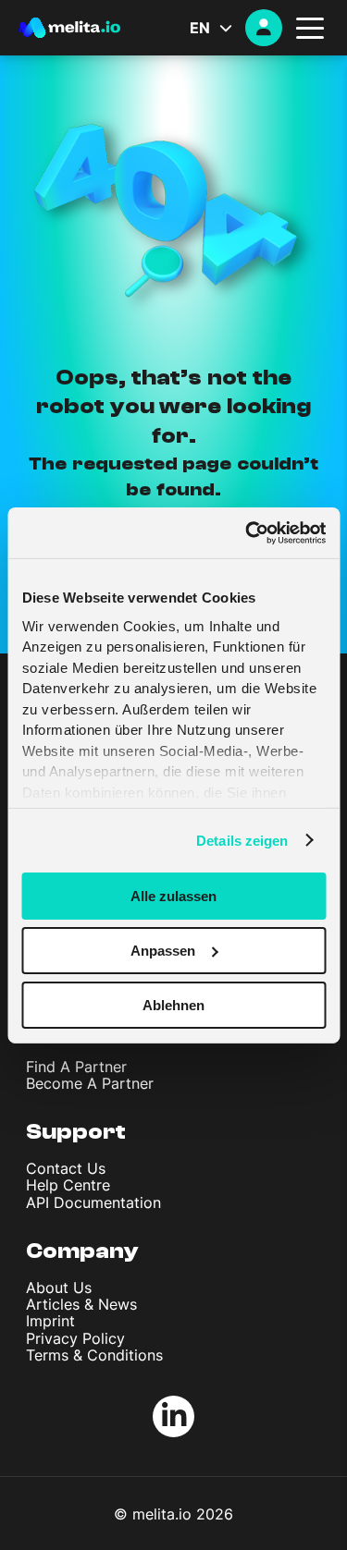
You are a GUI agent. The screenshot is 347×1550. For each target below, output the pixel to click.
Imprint (50, 1321)
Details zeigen (242, 840)
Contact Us (65, 1168)
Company (82, 1251)
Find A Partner (76, 1066)
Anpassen (162, 950)
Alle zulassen (173, 896)
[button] (217, 27)
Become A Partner (90, 1083)
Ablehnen (173, 1004)
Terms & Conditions (94, 1355)
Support (76, 1131)
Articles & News (81, 1304)
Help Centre (68, 1185)
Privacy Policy (75, 1338)
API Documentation (93, 1202)
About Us (59, 1287)
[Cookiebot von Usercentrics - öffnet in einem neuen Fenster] (247, 532)
